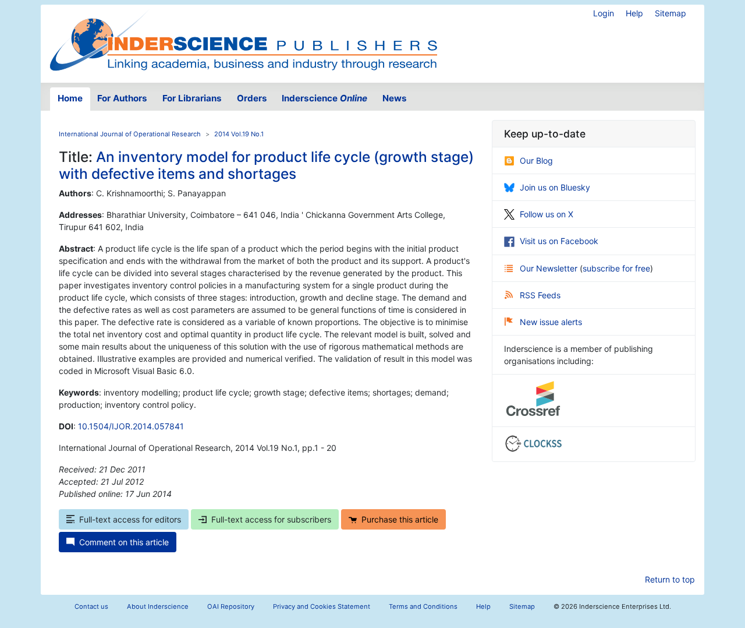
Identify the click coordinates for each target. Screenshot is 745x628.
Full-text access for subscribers (271, 519)
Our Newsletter (550, 268)
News (394, 98)
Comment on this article (124, 542)
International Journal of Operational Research (130, 134)
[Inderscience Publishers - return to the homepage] (243, 39)
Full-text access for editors (130, 519)
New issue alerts (551, 322)
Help (634, 13)
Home (70, 98)
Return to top (670, 579)
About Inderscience (158, 606)
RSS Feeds (540, 295)
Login (603, 13)
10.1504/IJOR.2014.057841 (131, 426)
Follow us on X (546, 214)
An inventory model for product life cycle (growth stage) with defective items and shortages (266, 165)
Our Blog (536, 160)
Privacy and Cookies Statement (321, 606)
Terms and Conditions (423, 606)
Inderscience (324, 98)
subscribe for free (616, 268)
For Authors (122, 98)
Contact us (91, 606)
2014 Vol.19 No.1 (239, 134)
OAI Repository (230, 606)
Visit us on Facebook (559, 241)
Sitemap (670, 13)
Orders (252, 98)
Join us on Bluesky (555, 187)
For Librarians (192, 98)
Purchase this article (399, 519)
